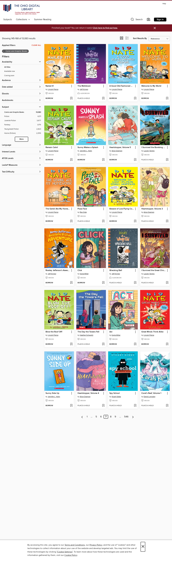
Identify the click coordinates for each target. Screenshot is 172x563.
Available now (9, 71)
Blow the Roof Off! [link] (54, 332)
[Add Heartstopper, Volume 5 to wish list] (135, 160)
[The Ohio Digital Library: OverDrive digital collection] (21, 9)
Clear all (36, 45)
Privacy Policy (95, 545)
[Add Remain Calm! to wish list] (71, 160)
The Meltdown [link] (84, 86)
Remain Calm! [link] (52, 147)
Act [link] (110, 332)
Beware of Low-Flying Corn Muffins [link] (121, 209)
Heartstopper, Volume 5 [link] (120, 147)
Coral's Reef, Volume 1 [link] (151, 393)
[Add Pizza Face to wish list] (103, 221)
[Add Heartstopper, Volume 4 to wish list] (103, 405)
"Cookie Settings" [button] (65, 551)
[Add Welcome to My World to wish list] (167, 98)
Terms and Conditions (74, 545)
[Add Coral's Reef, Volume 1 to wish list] (167, 405)
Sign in (160, 19)
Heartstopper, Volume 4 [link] (88, 393)
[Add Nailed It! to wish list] (71, 98)
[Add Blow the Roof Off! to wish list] (71, 344)
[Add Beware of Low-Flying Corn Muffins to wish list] (135, 221)
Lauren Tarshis (149, 151)
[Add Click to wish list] (103, 283)
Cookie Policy (70, 555)
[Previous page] (82, 416)
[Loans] (149, 20)
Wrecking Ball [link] (115, 270)
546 (126, 416)
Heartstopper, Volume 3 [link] (152, 209)
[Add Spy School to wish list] (135, 405)
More (21, 139)
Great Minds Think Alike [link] (152, 332)
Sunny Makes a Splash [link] (88, 147)
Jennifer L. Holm (86, 151)
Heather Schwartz (86, 335)
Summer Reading (42, 19)
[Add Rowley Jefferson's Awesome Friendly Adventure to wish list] (71, 283)
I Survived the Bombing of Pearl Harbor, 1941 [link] (153, 147)
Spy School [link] (114, 393)
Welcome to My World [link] (151, 86)
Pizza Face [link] (82, 209)
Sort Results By (140, 38)
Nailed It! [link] (50, 86)
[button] (136, 20)
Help (164, 4)
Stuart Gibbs (116, 397)
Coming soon (9, 75)
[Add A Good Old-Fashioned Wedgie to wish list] (135, 98)
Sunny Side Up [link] (52, 393)
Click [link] (80, 270)
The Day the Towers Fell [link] (88, 332)
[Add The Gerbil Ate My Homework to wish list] (71, 221)
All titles (7, 67)
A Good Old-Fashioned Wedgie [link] (121, 86)
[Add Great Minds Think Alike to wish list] (167, 344)
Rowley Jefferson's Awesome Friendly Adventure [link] (58, 270)
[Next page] (133, 416)
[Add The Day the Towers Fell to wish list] (103, 344)
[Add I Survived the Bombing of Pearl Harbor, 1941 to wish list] (167, 160)
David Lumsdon (149, 397)
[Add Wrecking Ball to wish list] (135, 283)
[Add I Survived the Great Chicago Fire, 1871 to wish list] (167, 283)
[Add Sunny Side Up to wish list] (71, 405)
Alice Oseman (117, 151)
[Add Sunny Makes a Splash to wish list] (103, 160)
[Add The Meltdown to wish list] (103, 98)
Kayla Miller (84, 274)
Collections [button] (22, 19)
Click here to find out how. (105, 28)
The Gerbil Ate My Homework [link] (58, 209)
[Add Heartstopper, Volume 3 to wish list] (167, 221)
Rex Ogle (83, 212)
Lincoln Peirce (53, 89)
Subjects (7, 19)
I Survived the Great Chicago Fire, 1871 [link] (153, 270)
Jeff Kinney (84, 89)
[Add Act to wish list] (135, 344)
